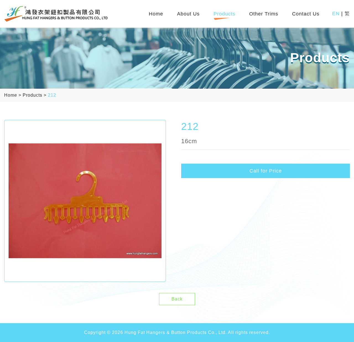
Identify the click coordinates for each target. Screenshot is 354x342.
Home (156, 14)
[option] (85, 201)
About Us (188, 14)
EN (336, 13)
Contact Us (305, 14)
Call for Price (265, 171)
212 (52, 95)
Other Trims (263, 14)
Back (177, 299)
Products (224, 14)
